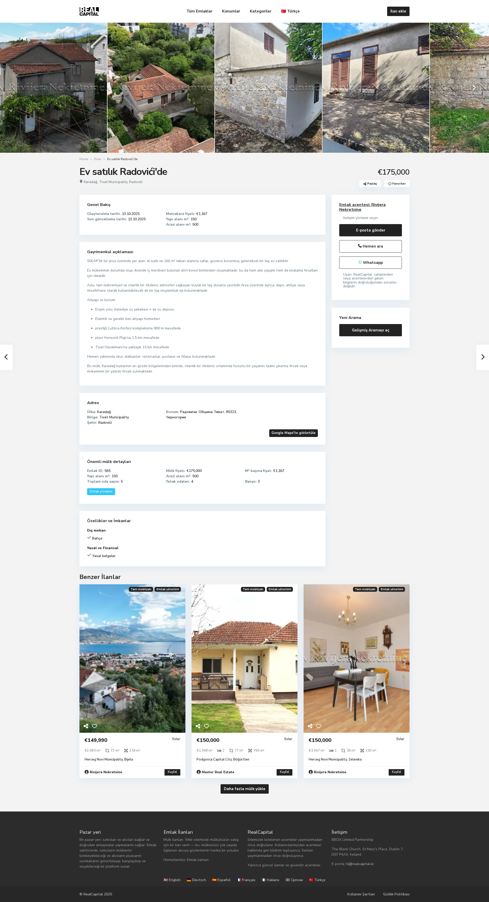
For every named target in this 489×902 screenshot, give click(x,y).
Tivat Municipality (113, 181)
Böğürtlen (241, 759)
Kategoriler (260, 11)
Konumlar (231, 11)
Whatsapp (372, 262)
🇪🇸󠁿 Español (221, 880)
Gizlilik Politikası (396, 894)
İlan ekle (398, 11)
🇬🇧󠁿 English (172, 880)
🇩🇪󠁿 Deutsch (196, 880)
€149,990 (96, 740)
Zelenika (355, 759)
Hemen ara (372, 246)
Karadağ (90, 181)
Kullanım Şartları (361, 894)
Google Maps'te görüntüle (293, 433)
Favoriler (398, 184)
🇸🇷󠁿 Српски (294, 880)
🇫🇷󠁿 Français (246, 880)
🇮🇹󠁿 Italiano (270, 880)
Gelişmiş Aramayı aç (370, 330)
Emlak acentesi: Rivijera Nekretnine (362, 207)
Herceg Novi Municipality (104, 759)
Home (83, 159)
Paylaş (371, 184)
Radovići (135, 181)
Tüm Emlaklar (199, 11)
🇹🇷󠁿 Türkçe (290, 11)
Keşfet (172, 772)
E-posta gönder (370, 230)
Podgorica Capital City (214, 759)
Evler (97, 159)
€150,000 (208, 740)
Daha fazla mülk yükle (244, 788)
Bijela (128, 759)
